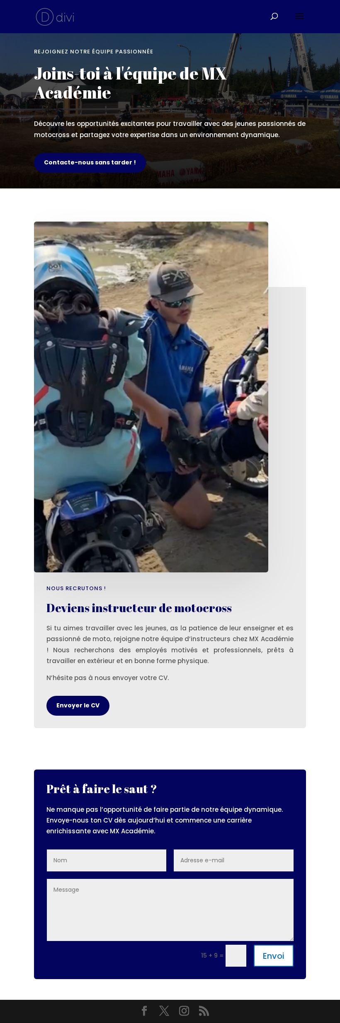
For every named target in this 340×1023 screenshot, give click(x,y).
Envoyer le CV (78, 705)
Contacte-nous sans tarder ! (90, 162)
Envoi (273, 956)
